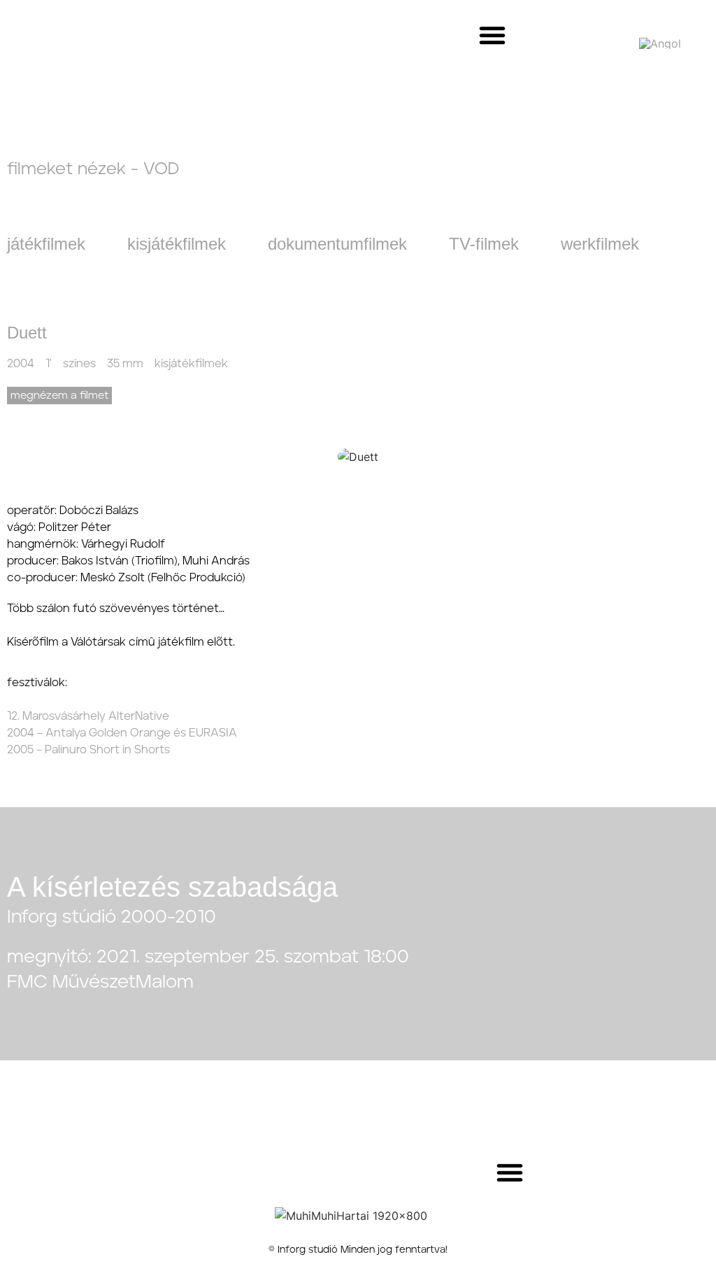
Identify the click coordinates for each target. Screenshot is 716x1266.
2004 (20, 363)
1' (48, 363)
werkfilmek (600, 243)
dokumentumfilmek (337, 243)
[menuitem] (660, 42)
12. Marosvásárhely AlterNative (88, 716)
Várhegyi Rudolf (123, 544)
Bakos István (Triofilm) (120, 561)
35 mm (125, 363)
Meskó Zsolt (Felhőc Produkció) (162, 577)
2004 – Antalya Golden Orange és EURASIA (122, 733)
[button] (492, 35)
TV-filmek (484, 243)
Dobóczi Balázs (98, 510)
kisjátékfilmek (176, 243)
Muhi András (216, 561)
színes (79, 363)
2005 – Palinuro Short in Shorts (88, 749)
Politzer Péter (74, 527)
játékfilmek (46, 243)
